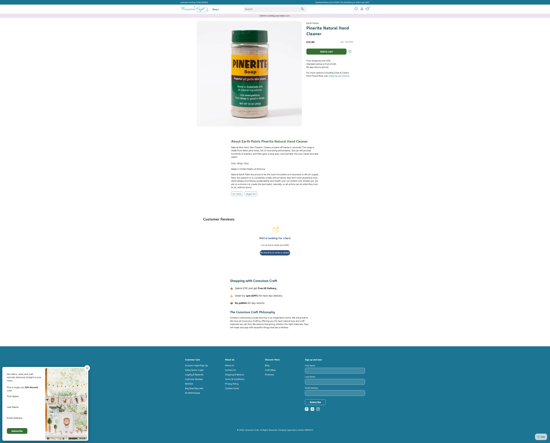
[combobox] (275, 9)
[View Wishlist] (356, 9)
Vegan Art (251, 193)
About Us (229, 365)
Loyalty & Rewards (194, 374)
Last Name (310, 377)
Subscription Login (194, 370)
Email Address (311, 388)
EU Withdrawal (192, 392)
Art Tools (236, 193)
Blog (267, 365)
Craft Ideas (270, 370)
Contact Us (230, 370)
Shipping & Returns (234, 374)
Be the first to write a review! (275, 252)
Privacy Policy (231, 383)
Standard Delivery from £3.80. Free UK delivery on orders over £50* (342, 2)
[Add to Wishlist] (351, 52)
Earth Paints (312, 23)
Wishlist (189, 383)
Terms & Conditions (234, 379)
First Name (310, 365)
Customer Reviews (194, 379)
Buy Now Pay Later (194, 388)
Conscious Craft (252, 430)
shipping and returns (338, 76)
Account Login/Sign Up (196, 365)
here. (288, 15)
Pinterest (269, 374)
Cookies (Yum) (232, 388)
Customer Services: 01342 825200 (194, 2)
